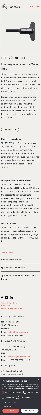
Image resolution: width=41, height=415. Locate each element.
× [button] (38, 379)
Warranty (5, 306)
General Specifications (11, 259)
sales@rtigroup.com (18, 332)
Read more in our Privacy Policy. (27, 388)
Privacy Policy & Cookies (11, 308)
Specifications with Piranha (13, 267)
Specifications (7, 252)
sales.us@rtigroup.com (19, 356)
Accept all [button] (11, 411)
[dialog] (20, 396)
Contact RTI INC (9, 129)
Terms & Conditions (9, 303)
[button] (20, 406)
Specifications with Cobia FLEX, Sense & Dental (19, 277)
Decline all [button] (29, 411)
